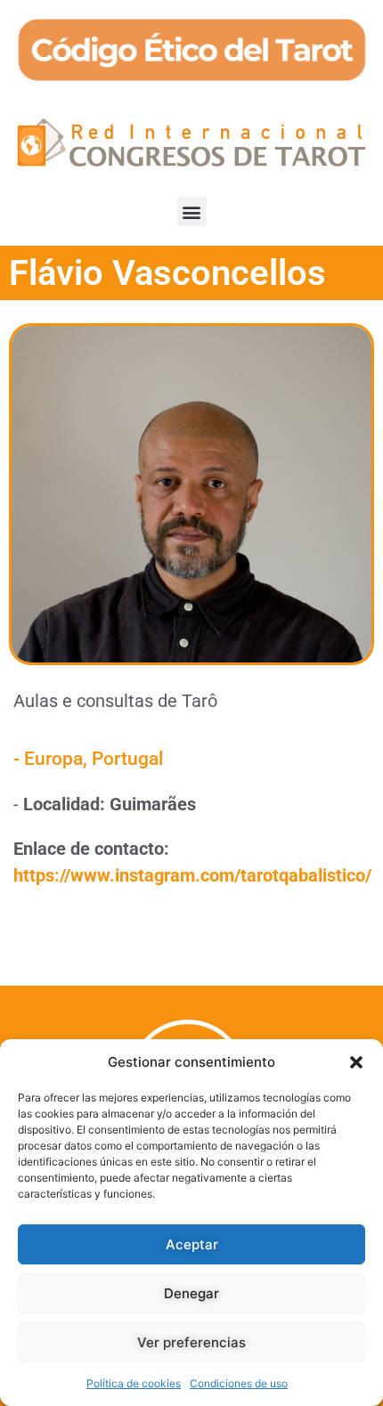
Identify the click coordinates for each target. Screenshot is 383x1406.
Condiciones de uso (239, 1383)
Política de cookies (133, 1383)
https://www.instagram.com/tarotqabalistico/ (192, 875)
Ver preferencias (191, 1342)
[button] (356, 1062)
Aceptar (192, 1244)
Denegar (191, 1293)
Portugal (127, 758)
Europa (53, 758)
